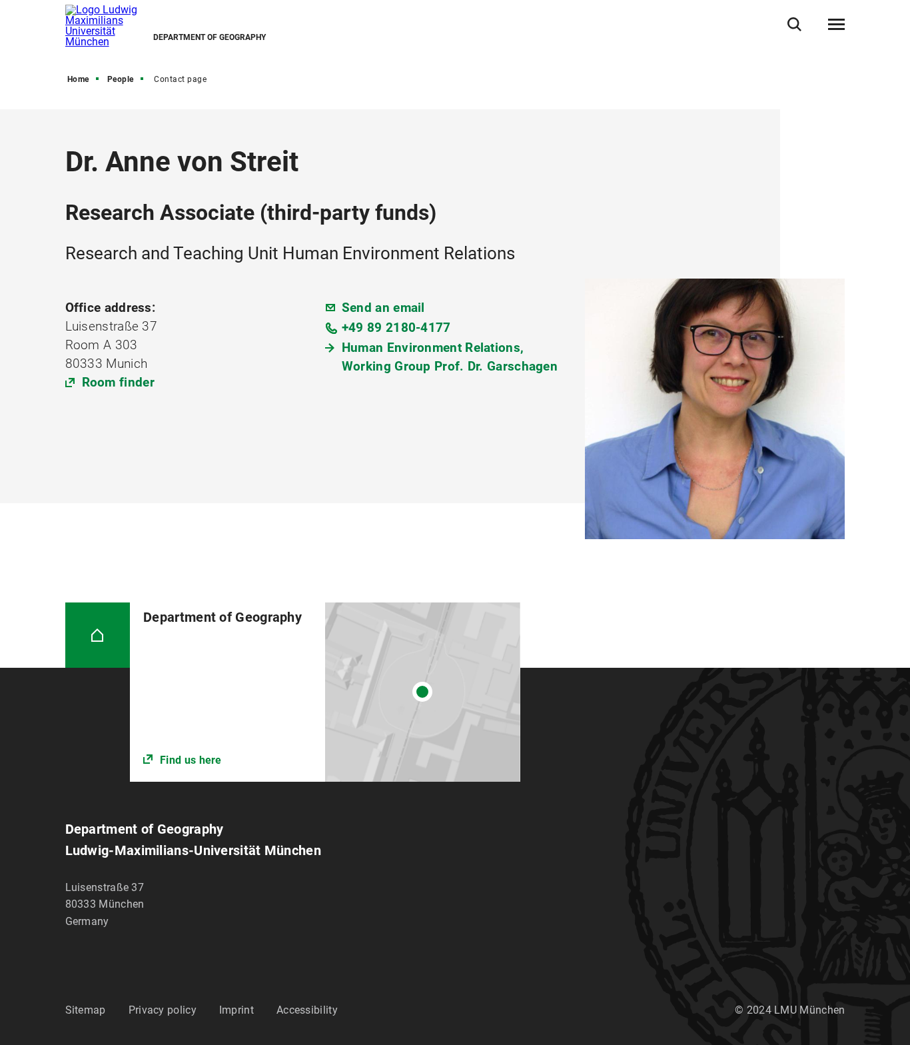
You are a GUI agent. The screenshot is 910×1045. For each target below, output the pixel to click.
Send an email (383, 307)
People (120, 79)
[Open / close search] (794, 24)
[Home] (98, 635)
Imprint (236, 1010)
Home (78, 79)
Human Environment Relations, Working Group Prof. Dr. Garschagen (450, 357)
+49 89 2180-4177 (396, 327)
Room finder (118, 382)
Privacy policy (163, 1010)
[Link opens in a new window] (325, 692)
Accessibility (307, 1010)
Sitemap (85, 1010)
